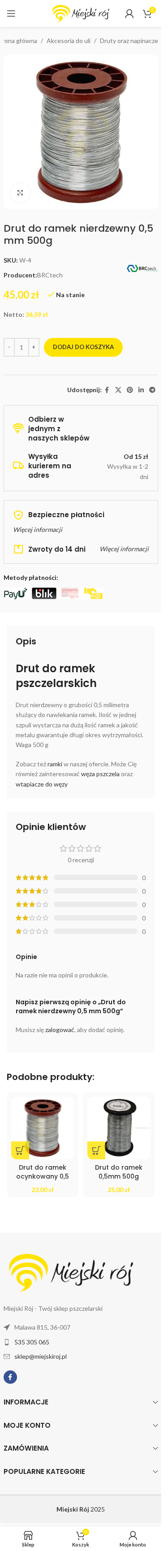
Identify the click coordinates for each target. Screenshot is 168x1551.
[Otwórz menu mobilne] (11, 13)
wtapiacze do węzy (42, 784)
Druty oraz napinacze (129, 40)
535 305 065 (31, 1342)
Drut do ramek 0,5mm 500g (118, 1172)
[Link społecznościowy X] (118, 390)
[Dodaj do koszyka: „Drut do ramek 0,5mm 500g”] (96, 1150)
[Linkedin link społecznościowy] (141, 390)
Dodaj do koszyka (83, 346)
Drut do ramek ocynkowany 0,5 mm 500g (42, 1176)
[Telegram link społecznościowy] (152, 390)
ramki (54, 764)
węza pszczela (100, 774)
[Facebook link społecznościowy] (107, 390)
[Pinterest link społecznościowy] (130, 390)
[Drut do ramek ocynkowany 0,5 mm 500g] (42, 1128)
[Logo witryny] (81, 13)
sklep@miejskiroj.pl (40, 1356)
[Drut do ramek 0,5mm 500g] (118, 1128)
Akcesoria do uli (68, 40)
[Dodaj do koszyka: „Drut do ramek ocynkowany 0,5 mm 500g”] (20, 1150)
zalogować (59, 1029)
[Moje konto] (129, 13)
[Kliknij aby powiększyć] (20, 193)
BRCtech (50, 275)
